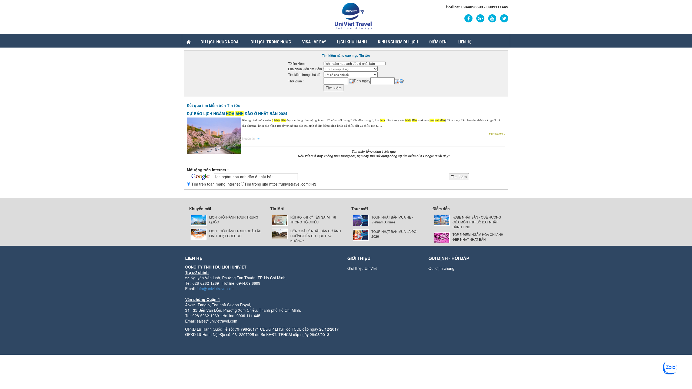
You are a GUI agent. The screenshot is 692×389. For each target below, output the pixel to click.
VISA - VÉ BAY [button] (314, 42)
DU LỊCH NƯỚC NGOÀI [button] (220, 42)
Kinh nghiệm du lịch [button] (398, 42)
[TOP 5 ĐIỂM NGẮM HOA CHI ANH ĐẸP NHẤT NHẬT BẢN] (442, 237)
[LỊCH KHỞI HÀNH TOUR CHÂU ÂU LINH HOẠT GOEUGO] (199, 233)
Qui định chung (441, 268)
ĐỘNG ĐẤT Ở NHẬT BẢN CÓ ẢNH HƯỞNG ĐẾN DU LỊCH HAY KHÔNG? (315, 236)
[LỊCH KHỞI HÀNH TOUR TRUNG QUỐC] (199, 219)
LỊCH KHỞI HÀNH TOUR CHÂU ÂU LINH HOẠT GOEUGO (235, 233)
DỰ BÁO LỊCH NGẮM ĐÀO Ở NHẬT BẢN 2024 (237, 113)
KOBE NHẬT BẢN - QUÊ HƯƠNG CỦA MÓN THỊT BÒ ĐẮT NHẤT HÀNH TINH (477, 222)
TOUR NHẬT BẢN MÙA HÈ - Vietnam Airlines (392, 219)
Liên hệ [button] (464, 42)
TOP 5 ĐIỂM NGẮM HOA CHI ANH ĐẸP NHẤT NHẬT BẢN (478, 237)
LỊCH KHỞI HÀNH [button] (352, 42)
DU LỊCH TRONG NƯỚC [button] (271, 42)
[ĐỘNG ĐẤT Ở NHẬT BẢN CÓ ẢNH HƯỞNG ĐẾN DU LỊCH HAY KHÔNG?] (280, 233)
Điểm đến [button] (438, 42)
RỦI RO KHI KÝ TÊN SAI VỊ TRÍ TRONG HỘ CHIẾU (313, 219)
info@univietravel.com (216, 288)
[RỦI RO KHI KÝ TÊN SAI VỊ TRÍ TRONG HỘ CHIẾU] (280, 219)
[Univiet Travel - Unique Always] (353, 15)
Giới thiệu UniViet (362, 268)
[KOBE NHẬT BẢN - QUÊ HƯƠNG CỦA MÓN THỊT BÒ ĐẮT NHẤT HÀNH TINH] (442, 219)
